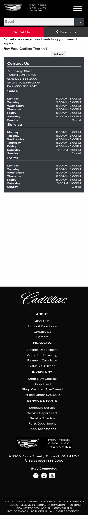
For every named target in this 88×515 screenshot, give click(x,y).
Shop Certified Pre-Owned (42, 389)
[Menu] (78, 9)
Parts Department (42, 423)
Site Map (78, 501)
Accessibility (33, 501)
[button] (57, 7)
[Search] (79, 22)
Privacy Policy (58, 501)
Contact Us (42, 331)
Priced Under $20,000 (42, 394)
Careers (42, 337)
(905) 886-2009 (29, 82)
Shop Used (42, 384)
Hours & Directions (42, 326)
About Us (42, 321)
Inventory (42, 371)
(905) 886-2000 (26, 78)
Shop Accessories (42, 429)
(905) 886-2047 (26, 86)
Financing (42, 342)
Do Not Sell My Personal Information (37, 505)
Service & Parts (42, 400)
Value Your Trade (42, 366)
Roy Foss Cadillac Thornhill (25, 49)
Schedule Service (42, 407)
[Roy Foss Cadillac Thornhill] (26, 8)
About (42, 314)
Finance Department (42, 349)
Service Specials (42, 418)
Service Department (42, 413)
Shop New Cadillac (42, 378)
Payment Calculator (42, 360)
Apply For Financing (42, 355)
